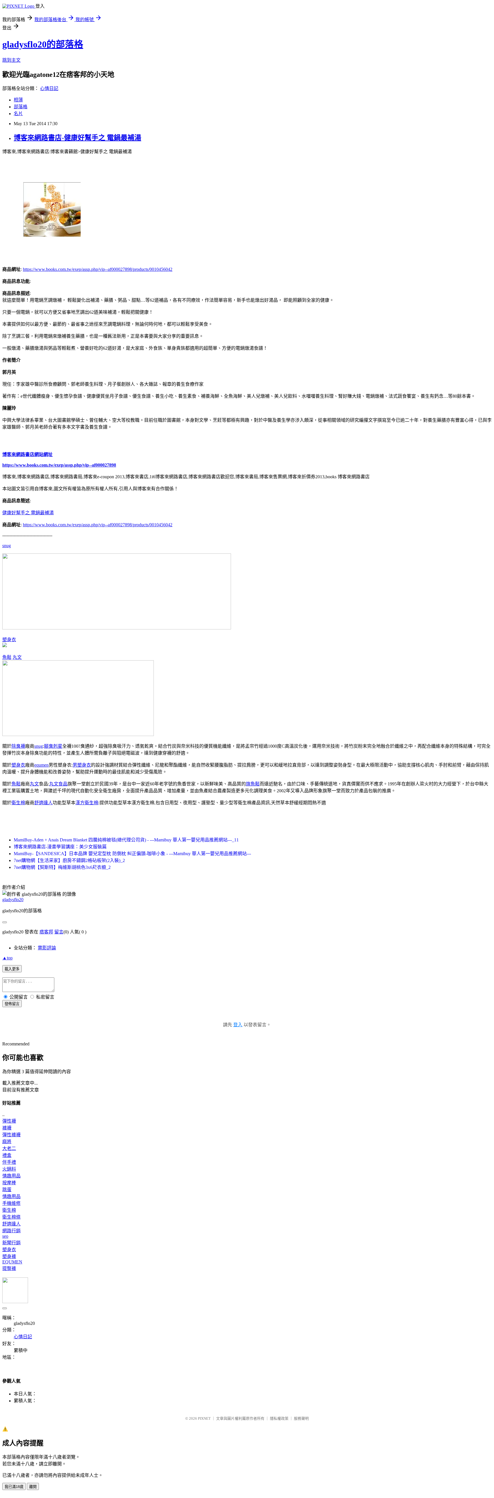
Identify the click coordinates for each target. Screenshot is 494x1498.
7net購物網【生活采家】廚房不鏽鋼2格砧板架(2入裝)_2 (69, 860)
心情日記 (49, 88)
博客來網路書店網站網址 (27, 454)
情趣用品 (11, 1175)
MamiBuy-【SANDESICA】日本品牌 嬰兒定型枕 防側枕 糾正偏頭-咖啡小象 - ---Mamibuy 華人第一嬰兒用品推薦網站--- (132, 853)
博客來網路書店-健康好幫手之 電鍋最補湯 (77, 137)
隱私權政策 (279, 1418)
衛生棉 (18, 802)
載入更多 (12, 969)
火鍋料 (9, 1169)
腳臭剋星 (53, 746)
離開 (33, 1487)
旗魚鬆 (253, 783)
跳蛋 (6, 1189)
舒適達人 (43, 802)
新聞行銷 (11, 1242)
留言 (58, 931)
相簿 (18, 99)
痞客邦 (46, 931)
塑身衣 (9, 639)
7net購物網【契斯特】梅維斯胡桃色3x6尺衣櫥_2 (62, 867)
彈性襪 (9, 1121)
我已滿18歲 (14, 1487)
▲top (7, 957)
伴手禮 (9, 1162)
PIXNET (204, 1418)
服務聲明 (301, 1418)
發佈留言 (12, 1004)
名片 (18, 113)
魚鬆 (6, 657)
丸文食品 (58, 783)
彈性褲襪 (11, 1134)
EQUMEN (12, 1261)
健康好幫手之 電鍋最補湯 (28, 512)
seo (5, 1236)
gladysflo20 (12, 899)
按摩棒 (9, 1182)
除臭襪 (18, 746)
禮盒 (6, 1155)
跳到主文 (11, 60)
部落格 (20, 106)
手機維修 (11, 1203)
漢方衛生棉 (86, 802)
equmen (41, 765)
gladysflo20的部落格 (42, 44)
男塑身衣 (82, 765)
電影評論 (47, 947)
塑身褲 (9, 1256)
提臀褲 (9, 1268)
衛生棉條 (11, 1217)
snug (6, 545)
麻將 (6, 1141)
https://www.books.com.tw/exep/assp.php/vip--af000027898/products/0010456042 (97, 269)
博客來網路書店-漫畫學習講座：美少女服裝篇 (60, 846)
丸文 (17, 657)
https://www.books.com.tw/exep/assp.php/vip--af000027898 (59, 465)
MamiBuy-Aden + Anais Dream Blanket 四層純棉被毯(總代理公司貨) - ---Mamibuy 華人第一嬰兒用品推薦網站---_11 (126, 839)
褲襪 (6, 1127)
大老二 (9, 1148)
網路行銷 (11, 1230)
